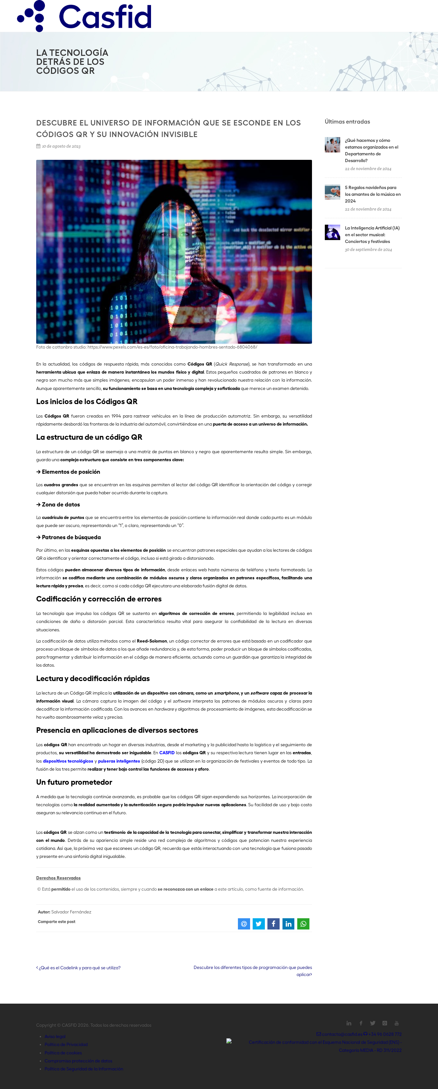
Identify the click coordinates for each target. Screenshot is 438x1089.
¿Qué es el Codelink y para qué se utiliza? (79, 967)
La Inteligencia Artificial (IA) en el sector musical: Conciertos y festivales (372, 234)
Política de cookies (63, 1052)
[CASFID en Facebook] (361, 1023)
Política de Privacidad (66, 1044)
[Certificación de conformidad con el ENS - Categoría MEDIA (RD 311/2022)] (314, 1046)
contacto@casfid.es (342, 1034)
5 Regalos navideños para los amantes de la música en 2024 (373, 194)
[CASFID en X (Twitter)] (373, 1023)
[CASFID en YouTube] (397, 1023)
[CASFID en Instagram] (385, 1023)
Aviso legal (55, 1036)
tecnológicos (80, 761)
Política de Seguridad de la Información (84, 1068)
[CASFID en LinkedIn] (349, 1023)
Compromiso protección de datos (78, 1060)
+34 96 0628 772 (384, 1034)
